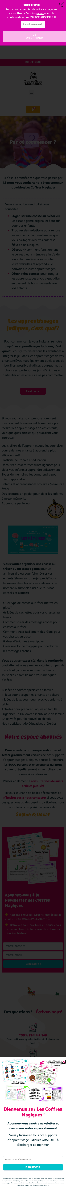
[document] (33, 595)
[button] (63, 1061)
